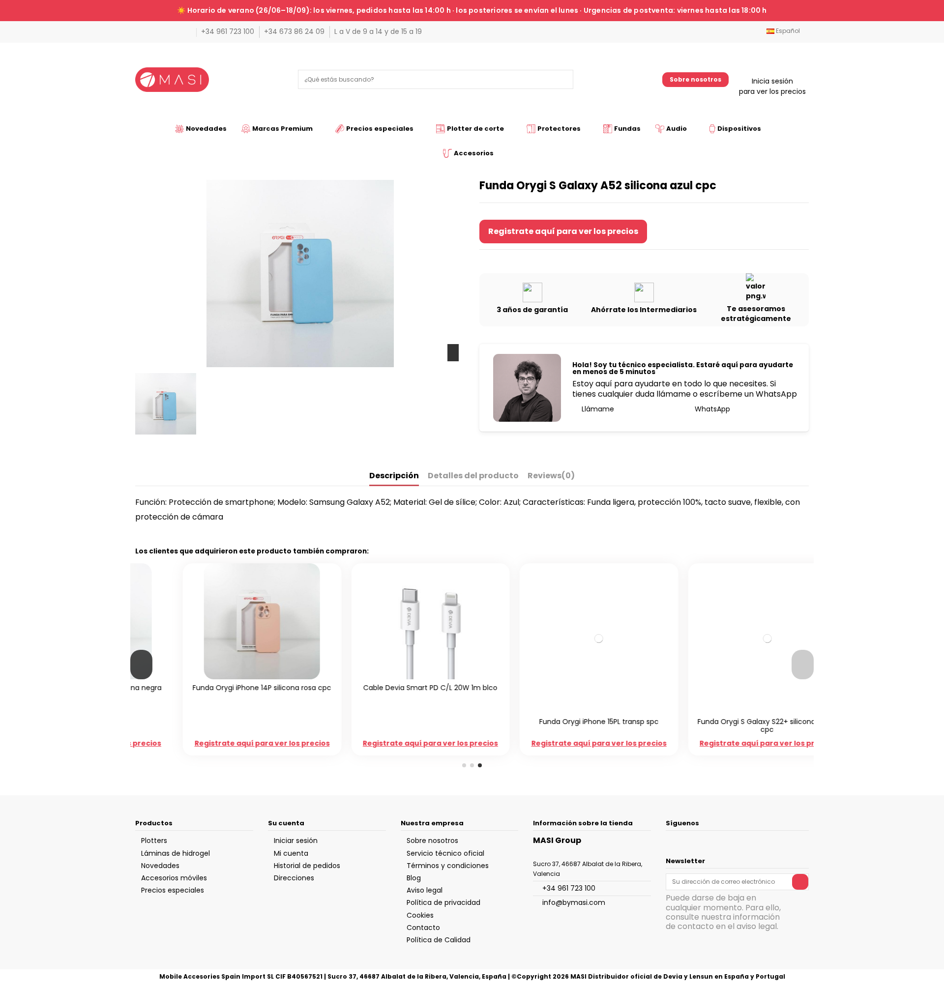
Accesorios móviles (174, 878)
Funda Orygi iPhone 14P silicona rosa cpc (219, 688)
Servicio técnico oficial (445, 853)
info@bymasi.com (573, 902)
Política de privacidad (443, 902)
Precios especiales (172, 890)
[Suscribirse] (800, 882)
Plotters (154, 840)
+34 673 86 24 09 (295, 31)
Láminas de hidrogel (175, 853)
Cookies (420, 915)
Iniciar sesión (296, 840)
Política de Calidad (439, 940)
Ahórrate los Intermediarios (644, 310)
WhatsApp (711, 409)
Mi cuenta (291, 853)
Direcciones (294, 878)
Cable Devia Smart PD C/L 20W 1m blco (388, 688)
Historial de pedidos (307, 866)
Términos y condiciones (448, 866)
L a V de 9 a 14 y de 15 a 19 (378, 31)
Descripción (394, 476)
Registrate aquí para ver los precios (563, 231)
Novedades (160, 866)
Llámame (597, 409)
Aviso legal (424, 890)
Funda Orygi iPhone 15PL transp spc (556, 721)
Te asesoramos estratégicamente (756, 313)
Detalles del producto (473, 476)
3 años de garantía (532, 310)
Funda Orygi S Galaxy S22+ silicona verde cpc (725, 725)
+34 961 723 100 (228, 31)
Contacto (423, 927)
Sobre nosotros (695, 79)
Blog (414, 878)
